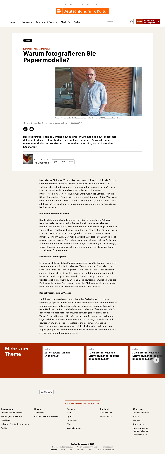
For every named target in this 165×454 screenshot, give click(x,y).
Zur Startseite (46, 392)
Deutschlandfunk (72, 5)
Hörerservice (106, 412)
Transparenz (138, 424)
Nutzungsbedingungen (87, 447)
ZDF (71, 449)
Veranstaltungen (74, 428)
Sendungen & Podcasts (46, 22)
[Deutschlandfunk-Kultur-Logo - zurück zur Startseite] (82, 11)
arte (91, 449)
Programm (27, 22)
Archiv (77, 22)
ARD (63, 449)
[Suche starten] (131, 21)
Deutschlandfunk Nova (91, 5)
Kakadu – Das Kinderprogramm (15, 424)
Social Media (106, 416)
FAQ (69, 412)
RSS (69, 424)
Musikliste (65, 22)
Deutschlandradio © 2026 (82, 444)
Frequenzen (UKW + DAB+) (46, 416)
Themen (12, 22)
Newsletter (72, 420)
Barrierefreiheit (140, 435)
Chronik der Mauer (105, 449)
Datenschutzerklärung (62, 447)
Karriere (136, 420)
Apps (69, 416)
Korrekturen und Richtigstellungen (141, 429)
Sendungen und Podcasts (13, 416)
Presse (136, 416)
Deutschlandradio (141, 412)
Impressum (108, 447)
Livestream (39, 412)
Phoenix (81, 449)
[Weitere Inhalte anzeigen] (155, 360)
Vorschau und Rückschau (12, 412)
